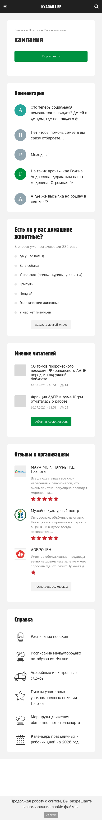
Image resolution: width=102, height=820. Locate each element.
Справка (23, 619)
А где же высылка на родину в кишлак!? (58, 199)
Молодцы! (40, 154)
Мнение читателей (35, 353)
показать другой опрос (51, 324)
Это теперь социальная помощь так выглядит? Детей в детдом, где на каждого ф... (59, 113)
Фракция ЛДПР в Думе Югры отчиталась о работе (57, 399)
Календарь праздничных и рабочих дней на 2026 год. (55, 739)
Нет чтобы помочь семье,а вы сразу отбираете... (58, 135)
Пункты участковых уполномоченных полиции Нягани (54, 697)
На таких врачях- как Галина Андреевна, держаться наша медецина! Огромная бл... (57, 177)
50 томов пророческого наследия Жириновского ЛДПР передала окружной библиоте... (58, 372)
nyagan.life (51, 7)
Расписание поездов (49, 636)
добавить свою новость (51, 421)
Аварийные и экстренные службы (54, 675)
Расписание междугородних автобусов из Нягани (56, 656)
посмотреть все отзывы (51, 586)
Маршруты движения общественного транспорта (55, 719)
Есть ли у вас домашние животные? (43, 233)
